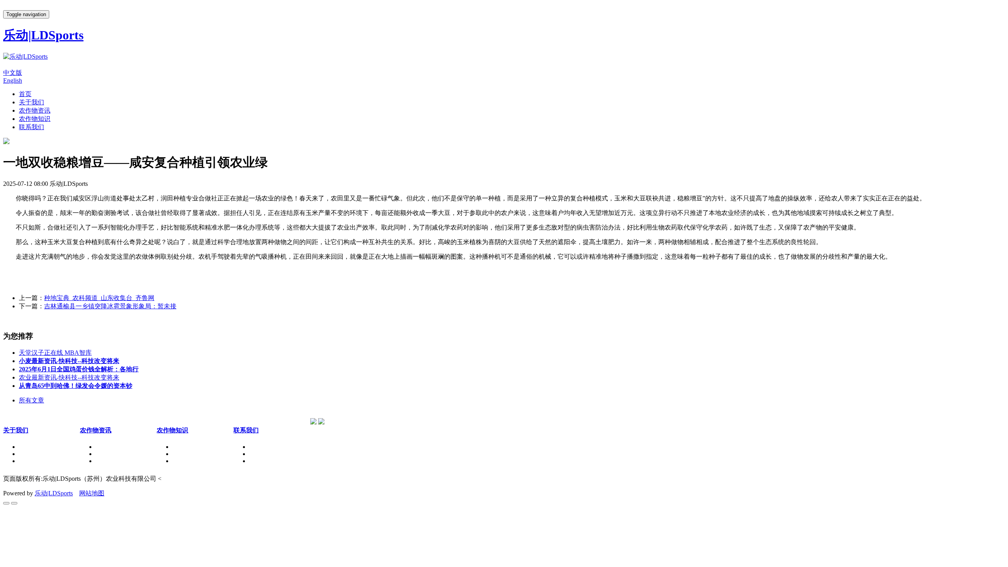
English (12, 80)
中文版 (12, 72)
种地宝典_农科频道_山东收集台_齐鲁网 (99, 298)
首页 (25, 94)
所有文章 (31, 400)
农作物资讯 (34, 110)
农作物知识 (34, 118)
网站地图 (91, 493)
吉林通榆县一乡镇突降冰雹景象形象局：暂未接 (110, 306)
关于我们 (31, 102)
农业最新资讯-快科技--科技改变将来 (69, 377)
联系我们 (31, 127)
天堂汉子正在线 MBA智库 (55, 352)
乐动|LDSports (54, 493)
